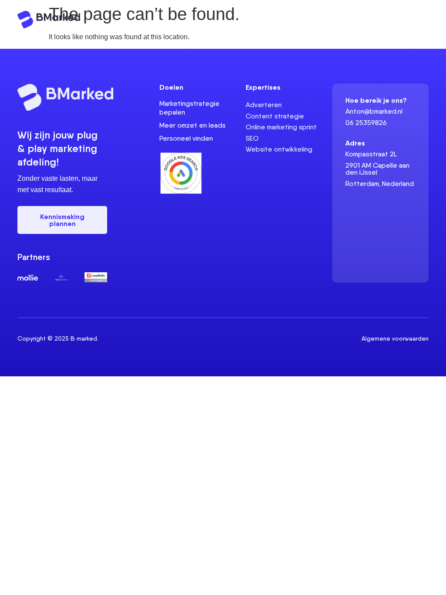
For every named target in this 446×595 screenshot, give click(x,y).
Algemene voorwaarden (395, 338)
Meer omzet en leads (192, 125)
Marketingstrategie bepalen (189, 107)
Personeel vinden (186, 138)
